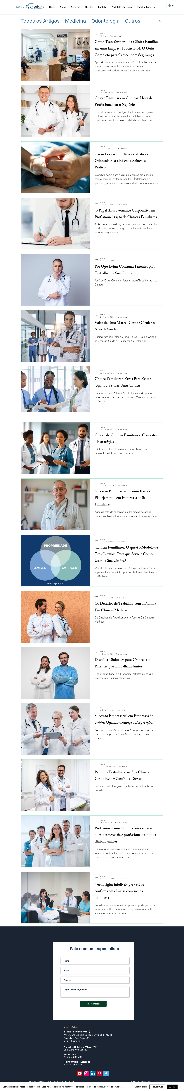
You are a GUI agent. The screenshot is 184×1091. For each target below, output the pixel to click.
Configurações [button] (141, 1086)
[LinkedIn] (93, 1073)
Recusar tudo (157, 1086)
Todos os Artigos (40, 21)
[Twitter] (106, 1073)
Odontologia (105, 21)
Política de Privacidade (114, 1086)
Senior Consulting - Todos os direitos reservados (51, 1081)
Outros (132, 21)
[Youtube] (79, 1073)
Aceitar (172, 1086)
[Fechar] (180, 1087)
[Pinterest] (99, 1073)
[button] (160, 21)
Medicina (75, 21)
